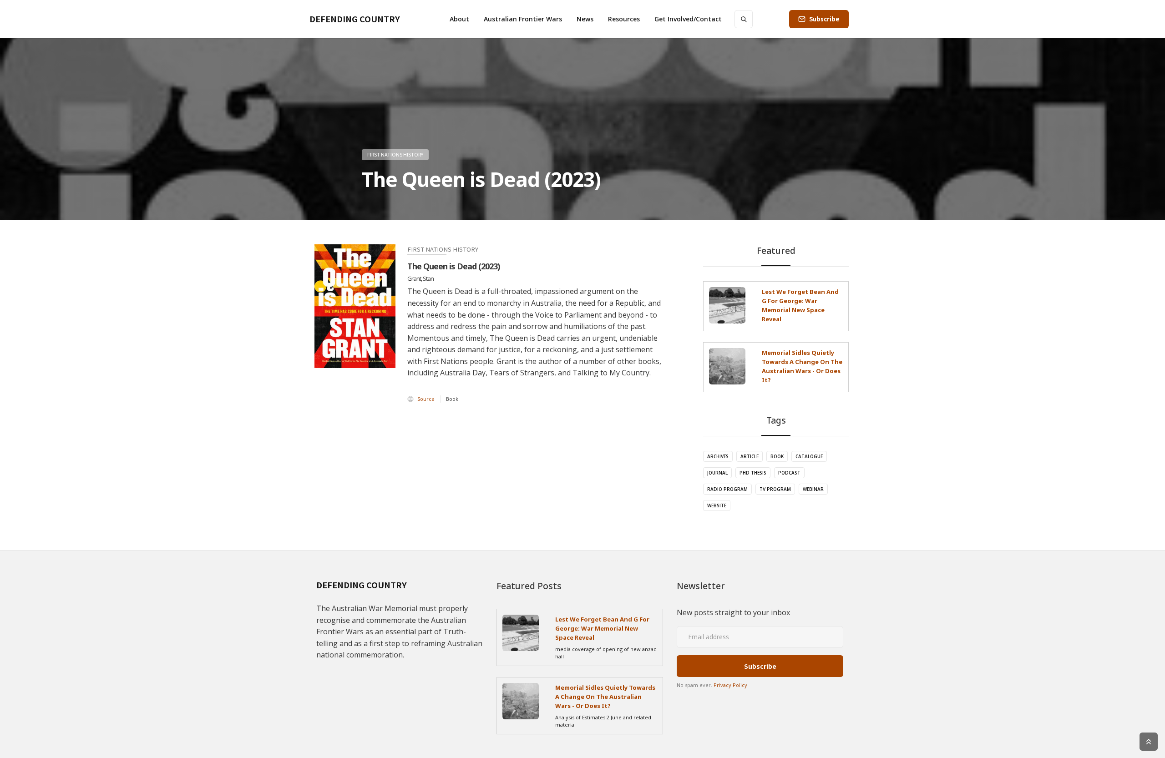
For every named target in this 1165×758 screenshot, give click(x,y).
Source (426, 398)
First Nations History (395, 154)
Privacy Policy (730, 685)
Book (777, 456)
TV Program (775, 489)
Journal (717, 473)
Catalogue (809, 456)
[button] (459, 19)
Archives (718, 456)
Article (749, 456)
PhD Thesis (753, 473)
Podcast (789, 473)
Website (716, 505)
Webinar (813, 489)
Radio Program (727, 489)
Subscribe (824, 19)
